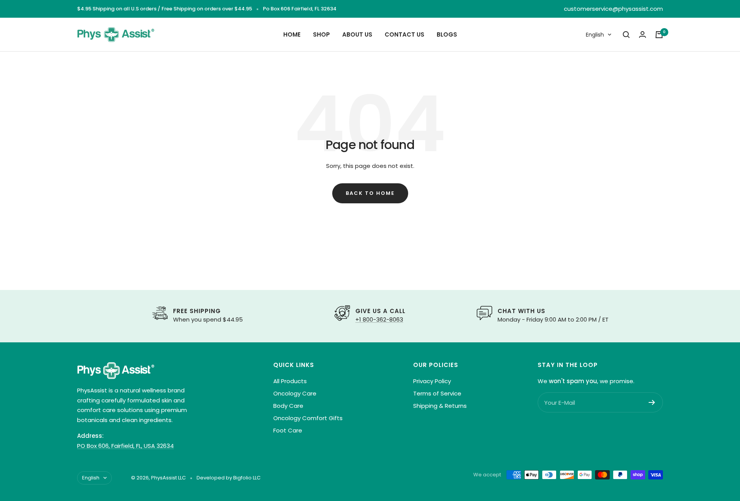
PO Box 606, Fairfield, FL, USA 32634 (125, 446)
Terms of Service (437, 393)
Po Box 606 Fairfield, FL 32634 (299, 8)
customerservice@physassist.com (613, 9)
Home (292, 34)
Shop (321, 34)
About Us (357, 34)
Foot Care (287, 430)
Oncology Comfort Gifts (308, 418)
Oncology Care (294, 393)
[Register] (652, 402)
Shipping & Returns (440, 406)
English (595, 35)
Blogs (447, 34)
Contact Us (404, 34)
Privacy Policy (432, 381)
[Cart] (659, 34)
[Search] (626, 34)
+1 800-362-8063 (379, 319)
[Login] (642, 34)
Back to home (370, 193)
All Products (290, 381)
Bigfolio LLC (247, 477)
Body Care (288, 406)
